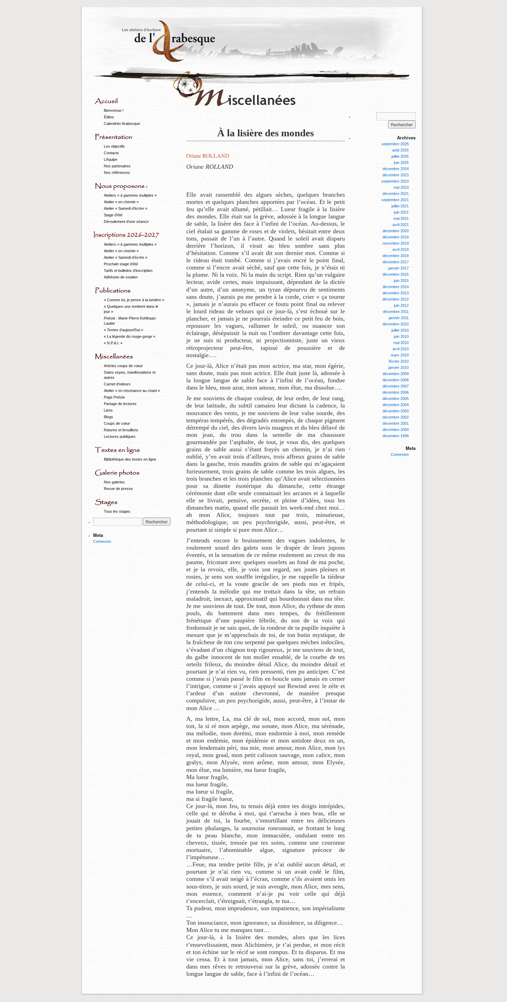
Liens (108, 410)
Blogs (108, 417)
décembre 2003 (395, 411)
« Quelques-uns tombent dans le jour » (131, 309)
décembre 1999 (395, 436)
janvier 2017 (398, 268)
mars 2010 (400, 355)
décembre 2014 (395, 287)
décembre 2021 (395, 193)
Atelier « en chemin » (121, 202)
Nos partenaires (117, 166)
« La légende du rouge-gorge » (129, 336)
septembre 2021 (395, 200)
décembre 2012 (395, 299)
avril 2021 (400, 225)
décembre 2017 (395, 262)
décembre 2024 (395, 169)
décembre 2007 (395, 386)
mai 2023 (401, 187)
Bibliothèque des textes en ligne (130, 459)
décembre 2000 (395, 430)
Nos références (117, 172)
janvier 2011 (399, 318)
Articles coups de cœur (123, 366)
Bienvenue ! (113, 110)
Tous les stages (117, 511)
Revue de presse (118, 489)
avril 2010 (400, 349)
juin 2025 (401, 162)
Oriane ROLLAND (207, 155)
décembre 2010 (395, 324)
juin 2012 (401, 305)
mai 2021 (401, 218)
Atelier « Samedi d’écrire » (125, 208)
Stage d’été (113, 215)
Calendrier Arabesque (122, 123)
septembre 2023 (395, 181)
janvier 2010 (398, 367)
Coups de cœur (117, 423)
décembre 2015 (395, 274)
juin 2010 (401, 336)
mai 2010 (401, 343)
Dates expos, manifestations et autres (130, 375)
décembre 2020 (395, 231)
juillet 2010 (400, 330)
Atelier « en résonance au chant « (132, 391)
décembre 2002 (395, 417)
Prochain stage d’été (121, 264)
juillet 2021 (400, 206)
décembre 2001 (395, 423)
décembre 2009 (395, 374)
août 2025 (400, 150)
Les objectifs (114, 146)
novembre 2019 (395, 243)
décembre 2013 (395, 293)
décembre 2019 (395, 237)
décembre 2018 (395, 256)
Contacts (111, 153)
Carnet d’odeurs (117, 384)
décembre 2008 (395, 380)
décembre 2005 (395, 398)
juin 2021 (401, 212)
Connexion (102, 541)
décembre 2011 (396, 312)
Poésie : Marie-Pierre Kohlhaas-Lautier (130, 320)
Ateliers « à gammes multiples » (130, 195)
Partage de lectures (120, 404)
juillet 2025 (400, 156)
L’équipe (110, 159)
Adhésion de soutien (121, 277)
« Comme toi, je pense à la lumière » (134, 300)
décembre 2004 (395, 405)
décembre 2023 (395, 175)
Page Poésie (114, 397)
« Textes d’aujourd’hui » (123, 330)
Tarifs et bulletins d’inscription (128, 270)
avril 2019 (400, 249)
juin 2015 (401, 280)
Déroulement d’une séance (126, 221)
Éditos (109, 117)
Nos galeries (114, 482)
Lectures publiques (120, 436)
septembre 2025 (395, 144)
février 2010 (399, 361)
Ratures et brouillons (121, 430)
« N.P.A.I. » (113, 343)
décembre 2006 (395, 392)
